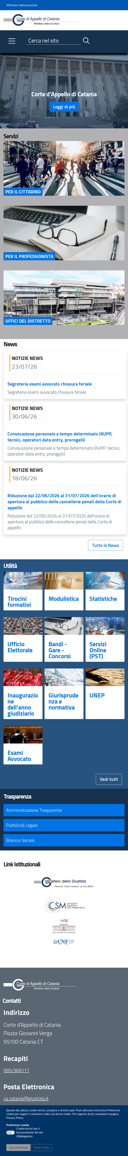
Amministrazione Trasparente (34, 810)
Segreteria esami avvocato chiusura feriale (50, 383)
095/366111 (16, 1070)
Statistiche (103, 598)
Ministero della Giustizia (21, 5)
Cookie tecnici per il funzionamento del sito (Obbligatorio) (29, 1133)
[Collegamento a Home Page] (40, 20)
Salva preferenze (18, 1147)
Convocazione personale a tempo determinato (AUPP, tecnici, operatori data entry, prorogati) (60, 436)
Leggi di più (64, 106)
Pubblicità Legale (22, 825)
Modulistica (63, 598)
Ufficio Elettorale (20, 647)
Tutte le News (105, 545)
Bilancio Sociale (20, 840)
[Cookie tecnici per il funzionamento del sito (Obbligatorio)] (10, 1133)
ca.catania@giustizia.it (26, 1098)
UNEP (97, 695)
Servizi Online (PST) (98, 650)
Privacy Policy (41, 1147)
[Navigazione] (11, 41)
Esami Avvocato (19, 755)
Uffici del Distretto (27, 321)
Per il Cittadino (23, 191)
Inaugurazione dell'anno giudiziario (23, 704)
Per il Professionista (29, 256)
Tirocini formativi (19, 601)
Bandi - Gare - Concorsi (59, 650)
